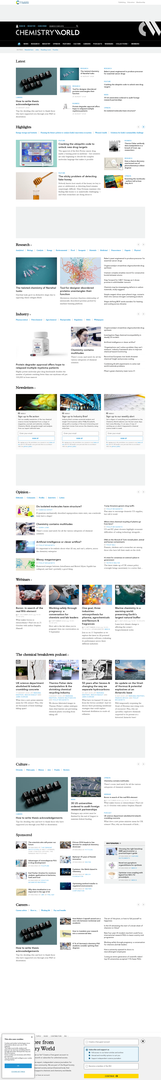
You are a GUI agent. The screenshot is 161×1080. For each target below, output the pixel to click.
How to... (33, 910)
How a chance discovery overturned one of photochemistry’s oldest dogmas (134, 164)
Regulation (78, 320)
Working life (45, 910)
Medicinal (104, 250)
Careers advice (21, 910)
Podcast (107, 813)
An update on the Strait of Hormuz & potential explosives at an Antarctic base (129, 687)
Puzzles (55, 50)
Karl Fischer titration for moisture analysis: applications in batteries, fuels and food (42, 875)
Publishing (122, 2)
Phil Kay (51, 895)
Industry (22, 314)
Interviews (52, 498)
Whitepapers (99, 320)
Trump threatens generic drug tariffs (119, 506)
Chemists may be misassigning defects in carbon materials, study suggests (123, 288)
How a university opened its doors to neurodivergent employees (119, 951)
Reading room (46, 50)
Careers (19, 97)
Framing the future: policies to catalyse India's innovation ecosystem (66, 133)
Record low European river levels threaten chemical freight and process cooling (121, 358)
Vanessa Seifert (46, 510)
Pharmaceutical (22, 320)
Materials (92, 250)
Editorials (19, 498)
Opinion (107, 108)
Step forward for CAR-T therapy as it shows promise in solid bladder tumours (121, 281)
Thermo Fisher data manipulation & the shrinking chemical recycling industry (60, 687)
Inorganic (82, 250)
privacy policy (28, 446)
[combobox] (63, 26)
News (106, 95)
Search (77, 26)
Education (131, 2)
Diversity (19, 770)
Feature (107, 81)
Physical (137, 250)
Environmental (61, 250)
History (41, 770)
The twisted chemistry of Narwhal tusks (89, 72)
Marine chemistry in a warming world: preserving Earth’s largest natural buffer (128, 612)
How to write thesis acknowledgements (27, 103)
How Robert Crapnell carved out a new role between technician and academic (87, 921)
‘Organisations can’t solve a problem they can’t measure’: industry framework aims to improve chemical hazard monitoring (123, 349)
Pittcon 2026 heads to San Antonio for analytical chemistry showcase (86, 844)
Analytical (20, 250)
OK (18, 1066)
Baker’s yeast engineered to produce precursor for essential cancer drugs (123, 72)
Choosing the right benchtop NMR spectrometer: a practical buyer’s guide (130, 851)
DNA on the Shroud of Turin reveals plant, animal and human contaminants (124, 541)
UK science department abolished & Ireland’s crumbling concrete (30, 686)
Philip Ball (111, 545)
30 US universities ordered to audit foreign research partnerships (121, 99)
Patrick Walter (113, 563)
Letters (62, 498)
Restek (88, 862)
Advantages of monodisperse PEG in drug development (42, 862)
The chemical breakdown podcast (41, 654)
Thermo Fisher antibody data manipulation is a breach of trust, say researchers (134, 146)
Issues (46, 1036)
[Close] (31, 1037)
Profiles (41, 498)
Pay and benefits (60, 910)
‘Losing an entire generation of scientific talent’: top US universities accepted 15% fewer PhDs (123, 958)
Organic (128, 250)
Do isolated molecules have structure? (120, 111)
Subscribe (42, 26)
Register (31, 26)
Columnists (31, 498)
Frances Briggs (122, 698)
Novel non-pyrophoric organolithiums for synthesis (130, 864)
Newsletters (29, 50)
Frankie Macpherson (67, 698)
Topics (38, 1036)
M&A (88, 320)
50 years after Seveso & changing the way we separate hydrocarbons (96, 686)
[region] (18, 1056)
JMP (42, 895)
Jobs (37, 50)
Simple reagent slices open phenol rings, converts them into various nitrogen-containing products (124, 295)
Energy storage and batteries (26, 133)
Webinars (23, 579)
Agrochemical (51, 320)
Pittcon (89, 850)
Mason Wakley (31, 695)
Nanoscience (116, 250)
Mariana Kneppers (136, 696)
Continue (109, 1076)
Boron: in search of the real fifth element (29, 609)
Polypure (45, 866)
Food (73, 250)
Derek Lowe (44, 527)
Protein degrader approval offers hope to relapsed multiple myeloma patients (86, 108)
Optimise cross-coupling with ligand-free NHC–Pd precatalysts (131, 875)
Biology (30, 250)
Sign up (35, 438)
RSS (65, 1036)
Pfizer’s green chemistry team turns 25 (119, 371)
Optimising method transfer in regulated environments (85, 884)
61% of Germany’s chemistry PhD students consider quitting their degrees (86, 945)
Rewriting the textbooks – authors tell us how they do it (135, 181)
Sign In (22, 26)
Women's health (101, 133)
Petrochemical (36, 320)
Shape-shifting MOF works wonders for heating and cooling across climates (123, 303)
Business (76, 103)
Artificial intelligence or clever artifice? (119, 342)
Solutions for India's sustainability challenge (127, 133)
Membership (140, 2)
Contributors (56, 1036)
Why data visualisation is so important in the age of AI (39, 890)
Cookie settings (18, 1071)
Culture (21, 764)
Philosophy (30, 770)
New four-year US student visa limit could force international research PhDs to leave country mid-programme (124, 935)
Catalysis (40, 250)
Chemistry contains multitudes (82, 351)
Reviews (66, 770)
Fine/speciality (65, 320)
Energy (49, 250)
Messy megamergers (48, 559)
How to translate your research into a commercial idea (85, 932)
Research (84, 68)
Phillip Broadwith (47, 545)
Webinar (107, 794)
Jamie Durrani (22, 697)
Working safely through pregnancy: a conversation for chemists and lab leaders (63, 612)
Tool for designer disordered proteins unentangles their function (84, 91)
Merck (107, 629)
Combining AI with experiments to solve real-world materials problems (122, 365)
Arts (49, 770)
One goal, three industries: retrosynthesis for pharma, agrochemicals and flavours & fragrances (96, 615)
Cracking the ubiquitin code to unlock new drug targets (76, 145)
